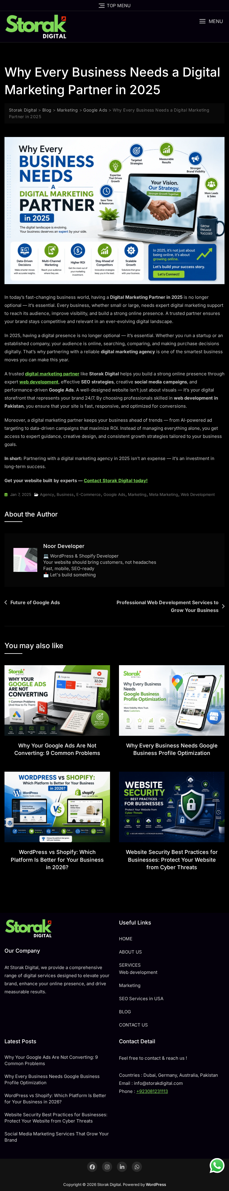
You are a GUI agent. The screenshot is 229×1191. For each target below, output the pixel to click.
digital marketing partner (52, 374)
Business (65, 494)
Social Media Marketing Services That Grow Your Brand (56, 1137)
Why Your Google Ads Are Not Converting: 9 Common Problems (51, 1060)
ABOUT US (130, 952)
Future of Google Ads (35, 602)
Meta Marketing (163, 494)
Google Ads (114, 494)
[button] (211, 21)
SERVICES (130, 965)
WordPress (156, 1184)
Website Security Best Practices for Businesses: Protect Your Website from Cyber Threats (172, 859)
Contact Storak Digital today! (116, 480)
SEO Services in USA (141, 998)
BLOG (125, 1012)
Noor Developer (63, 546)
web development (38, 382)
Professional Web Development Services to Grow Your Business (168, 606)
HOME (125, 939)
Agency (47, 494)
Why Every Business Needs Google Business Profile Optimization (52, 1079)
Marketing (137, 494)
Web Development (198, 494)
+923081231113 (152, 1091)
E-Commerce (88, 494)
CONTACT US (133, 1025)
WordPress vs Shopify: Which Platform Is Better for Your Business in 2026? (57, 859)
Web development (138, 972)
